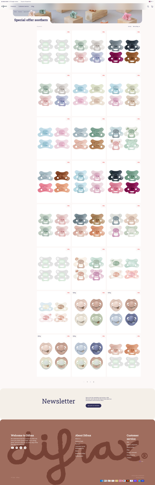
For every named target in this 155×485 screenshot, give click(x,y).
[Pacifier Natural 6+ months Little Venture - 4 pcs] (124, 225)
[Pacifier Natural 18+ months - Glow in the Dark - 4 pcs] (54, 51)
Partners (77, 444)
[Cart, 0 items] (152, 6)
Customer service (24, 6)
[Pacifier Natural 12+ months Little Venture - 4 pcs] (89, 269)
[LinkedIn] (25, 447)
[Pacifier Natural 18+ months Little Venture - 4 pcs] (124, 138)
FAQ (128, 442)
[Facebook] (21, 447)
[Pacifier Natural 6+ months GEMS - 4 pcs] (54, 95)
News (76, 451)
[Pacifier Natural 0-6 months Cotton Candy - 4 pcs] (89, 95)
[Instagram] (16, 447)
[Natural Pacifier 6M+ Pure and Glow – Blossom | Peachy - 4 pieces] (124, 356)
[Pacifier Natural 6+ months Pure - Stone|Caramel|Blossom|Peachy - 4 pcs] (89, 225)
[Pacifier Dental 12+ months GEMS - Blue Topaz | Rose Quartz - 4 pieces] (89, 182)
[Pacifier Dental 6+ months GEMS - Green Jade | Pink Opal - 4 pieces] (54, 225)
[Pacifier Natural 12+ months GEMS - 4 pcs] (124, 95)
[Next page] (93, 382)
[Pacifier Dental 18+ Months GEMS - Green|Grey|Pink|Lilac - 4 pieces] (89, 51)
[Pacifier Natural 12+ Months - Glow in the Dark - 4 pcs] (54, 269)
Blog (32, 6)
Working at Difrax (80, 453)
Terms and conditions (138, 475)
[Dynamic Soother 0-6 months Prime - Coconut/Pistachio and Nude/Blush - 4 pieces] (89, 312)
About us (77, 438)
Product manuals (132, 452)
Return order (130, 447)
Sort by (129, 26)
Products (13, 6)
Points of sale (79, 441)
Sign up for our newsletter (93, 405)
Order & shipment (132, 445)
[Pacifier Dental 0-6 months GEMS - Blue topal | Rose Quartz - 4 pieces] (54, 138)
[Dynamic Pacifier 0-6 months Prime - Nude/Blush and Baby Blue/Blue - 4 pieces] (124, 312)
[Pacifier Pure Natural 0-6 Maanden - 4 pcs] (54, 182)
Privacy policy (131, 455)
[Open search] (148, 6)
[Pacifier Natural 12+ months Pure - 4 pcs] (124, 182)
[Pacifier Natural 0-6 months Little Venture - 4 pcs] (124, 269)
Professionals (79, 456)
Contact (129, 457)
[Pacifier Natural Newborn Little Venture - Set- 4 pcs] (54, 312)
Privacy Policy (140, 477)
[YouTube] (12, 447)
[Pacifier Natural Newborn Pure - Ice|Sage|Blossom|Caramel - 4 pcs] (89, 138)
